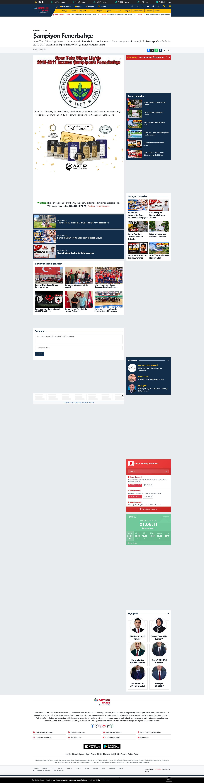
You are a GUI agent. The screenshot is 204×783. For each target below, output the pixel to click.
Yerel (157, 11)
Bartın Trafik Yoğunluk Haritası (150, 732)
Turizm (149, 11)
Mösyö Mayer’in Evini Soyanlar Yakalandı (150, 369)
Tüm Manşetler (76, 737)
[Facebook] (92, 726)
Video (79, 7)
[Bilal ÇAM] (132, 388)
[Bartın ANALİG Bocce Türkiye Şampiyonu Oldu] (49, 275)
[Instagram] (100, 726)
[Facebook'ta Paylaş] (148, 50)
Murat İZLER (143, 377)
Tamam (169, 780)
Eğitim (108, 11)
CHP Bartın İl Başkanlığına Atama (151, 379)
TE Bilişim (157, 769)
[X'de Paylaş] (152, 50)
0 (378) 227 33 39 (136, 496)
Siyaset (83, 11)
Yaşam (99, 11)
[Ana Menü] (169, 6)
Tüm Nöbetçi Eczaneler (149, 509)
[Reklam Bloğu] (79, 147)
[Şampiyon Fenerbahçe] (78, 81)
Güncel (73, 11)
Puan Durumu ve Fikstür (44, 737)
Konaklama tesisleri (43, 770)
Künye (103, 7)
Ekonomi (118, 11)
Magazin (112, 768)
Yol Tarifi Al (148, 485)
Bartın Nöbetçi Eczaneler (44, 732)
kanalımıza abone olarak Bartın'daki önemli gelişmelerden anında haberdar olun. (84, 203)
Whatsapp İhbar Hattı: (66, 206)
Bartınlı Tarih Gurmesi (148, 365)
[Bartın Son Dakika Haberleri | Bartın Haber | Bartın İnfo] (41, 10)
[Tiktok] (108, 726)
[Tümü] (168, 360)
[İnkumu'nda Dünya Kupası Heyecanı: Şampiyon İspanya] (109, 275)
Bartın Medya (59, 770)
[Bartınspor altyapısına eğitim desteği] (79, 275)
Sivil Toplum (138, 11)
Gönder (40, 354)
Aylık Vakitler (133, 543)
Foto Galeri (66, 7)
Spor (92, 11)
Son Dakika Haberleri (112, 737)
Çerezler (106, 780)
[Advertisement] (79, 186)
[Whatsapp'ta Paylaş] (156, 50)
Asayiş (64, 11)
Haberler (36, 30)
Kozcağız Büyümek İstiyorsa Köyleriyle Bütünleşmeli (153, 390)
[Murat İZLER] (132, 378)
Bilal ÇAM (142, 386)
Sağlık (127, 11)
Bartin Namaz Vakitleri (113, 732)
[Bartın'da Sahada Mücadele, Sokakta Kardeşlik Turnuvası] (109, 299)
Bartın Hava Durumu (78, 732)
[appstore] (92, 746)
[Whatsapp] (111, 726)
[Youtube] (104, 726)
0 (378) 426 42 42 (136, 485)
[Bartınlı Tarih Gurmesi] (132, 368)
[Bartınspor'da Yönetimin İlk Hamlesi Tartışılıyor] (79, 299)
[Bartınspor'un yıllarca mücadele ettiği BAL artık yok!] (49, 299)
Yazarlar (91, 7)
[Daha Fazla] (160, 50)
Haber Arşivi (144, 737)
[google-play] (111, 746)
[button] (166, 57)
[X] (96, 726)
